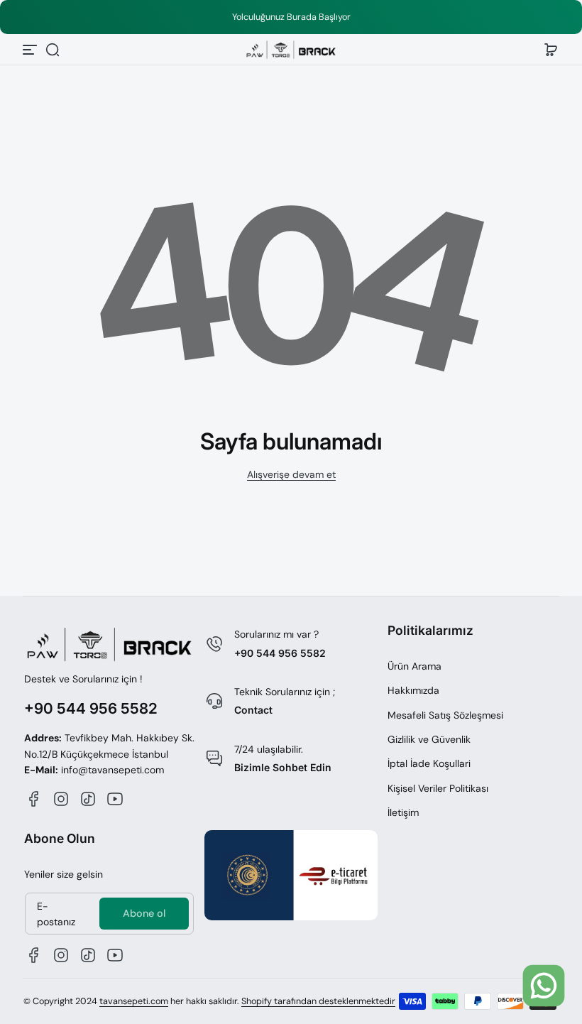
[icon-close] (547, 935)
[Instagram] (61, 798)
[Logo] (291, 50)
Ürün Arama (414, 666)
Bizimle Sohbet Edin (282, 767)
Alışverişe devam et (291, 474)
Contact (253, 710)
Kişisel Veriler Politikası (438, 788)
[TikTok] (88, 798)
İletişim (403, 812)
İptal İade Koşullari (429, 763)
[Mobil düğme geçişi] (31, 50)
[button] (52, 50)
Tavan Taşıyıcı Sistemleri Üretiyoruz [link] (385, 17)
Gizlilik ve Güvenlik (429, 739)
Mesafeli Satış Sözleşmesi (445, 715)
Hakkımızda (413, 690)
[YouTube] (114, 798)
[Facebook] (34, 798)
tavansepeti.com (133, 1001)
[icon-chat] (543, 985)
